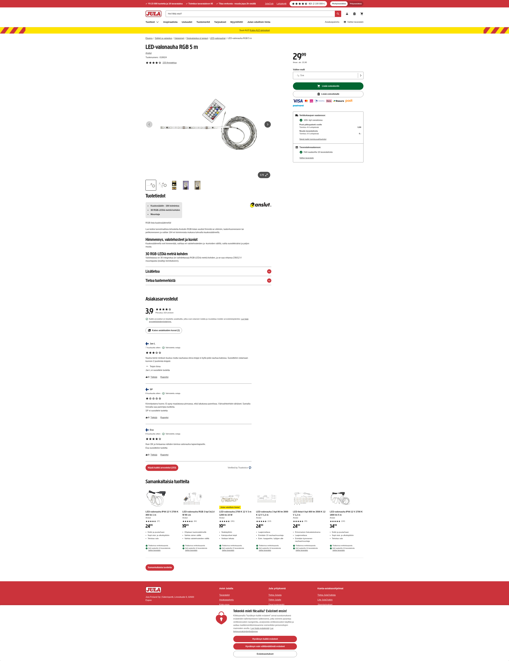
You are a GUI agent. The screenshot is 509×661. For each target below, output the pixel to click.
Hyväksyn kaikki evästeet (265, 639)
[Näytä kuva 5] (197, 185)
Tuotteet (150, 22)
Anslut (149, 53)
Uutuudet (187, 22)
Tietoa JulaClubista (326, 595)
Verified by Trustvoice (238, 468)
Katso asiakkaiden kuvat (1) (166, 330)
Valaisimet (179, 38)
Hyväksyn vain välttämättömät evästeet (265, 646)
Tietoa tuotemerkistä (160, 280)
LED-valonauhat (217, 38)
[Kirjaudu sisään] (347, 14)
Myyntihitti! (236, 22)
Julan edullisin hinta (258, 22)
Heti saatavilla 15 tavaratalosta (233, 549)
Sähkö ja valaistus (163, 38)
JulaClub (269, 4)
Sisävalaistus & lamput (197, 38)
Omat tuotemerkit (276, 604)
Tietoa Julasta (275, 595)
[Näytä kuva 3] (174, 185)
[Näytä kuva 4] (186, 185)
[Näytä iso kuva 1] (208, 124)
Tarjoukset (220, 22)
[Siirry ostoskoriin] (362, 14)
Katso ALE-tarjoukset (260, 30)
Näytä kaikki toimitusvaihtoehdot (312, 139)
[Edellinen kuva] (149, 124)
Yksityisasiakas (339, 4)
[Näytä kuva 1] (151, 185)
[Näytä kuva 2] (162, 185)
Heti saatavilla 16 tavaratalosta (159, 549)
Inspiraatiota (170, 22)
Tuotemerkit (203, 22)
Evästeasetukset (265, 654)
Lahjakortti (281, 4)
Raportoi (164, 377)
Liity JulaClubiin (325, 600)
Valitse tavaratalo (355, 22)
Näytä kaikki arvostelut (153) (162, 468)
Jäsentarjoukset (324, 604)
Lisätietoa (153, 271)
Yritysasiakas (356, 4)
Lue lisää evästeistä (260, 628)
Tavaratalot (224, 595)
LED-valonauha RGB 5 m (240, 38)
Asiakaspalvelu (332, 22)
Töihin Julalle (274, 600)
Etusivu (149, 38)
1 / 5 (262, 175)
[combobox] (253, 14)
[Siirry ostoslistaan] (354, 14)
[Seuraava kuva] (267, 124)
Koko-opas (224, 604)
